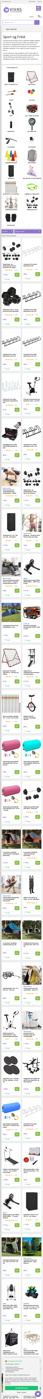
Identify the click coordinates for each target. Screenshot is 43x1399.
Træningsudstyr (31, 210)
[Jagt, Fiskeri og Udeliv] (31, 108)
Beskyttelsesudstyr (11, 84)
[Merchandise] (31, 155)
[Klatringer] (11, 140)
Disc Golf (32, 100)
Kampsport (11, 131)
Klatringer (11, 147)
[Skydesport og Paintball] (11, 187)
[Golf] (11, 108)
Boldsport (32, 84)
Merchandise (32, 163)
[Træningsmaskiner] (11, 202)
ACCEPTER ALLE (21, 1388)
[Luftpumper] (31, 140)
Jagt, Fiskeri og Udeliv (32, 116)
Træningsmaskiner (11, 210)
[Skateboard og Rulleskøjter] (31, 171)
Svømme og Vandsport (32, 194)
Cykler (11, 100)
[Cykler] (11, 93)
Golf (11, 116)
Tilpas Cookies (21, 1392)
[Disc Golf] (31, 93)
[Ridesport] (11, 171)
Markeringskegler (11, 163)
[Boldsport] (31, 77)
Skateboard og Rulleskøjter (32, 178)
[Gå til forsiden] (3, 29)
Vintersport (11, 225)
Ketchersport (32, 131)
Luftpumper (32, 147)
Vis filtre (5, 231)
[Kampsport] (11, 124)
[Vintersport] (11, 218)
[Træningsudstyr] (31, 202)
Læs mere (7, 1384)
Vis (17, 275)
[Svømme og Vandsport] (31, 187)
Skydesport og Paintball (11, 194)
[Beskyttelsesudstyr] (11, 77)
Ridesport (11, 178)
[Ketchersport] (31, 124)
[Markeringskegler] (11, 155)
